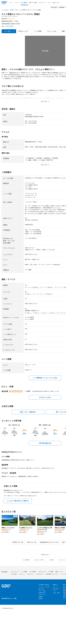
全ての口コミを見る (45, 397)
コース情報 (37, 31)
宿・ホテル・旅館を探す (29, 412)
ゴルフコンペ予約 (38, 560)
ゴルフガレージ (40, 574)
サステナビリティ (42, 594)
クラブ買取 (24, 571)
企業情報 (40, 596)
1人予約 (51, 560)
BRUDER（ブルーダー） (52, 574)
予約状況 (55, 7)
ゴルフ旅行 (14, 574)
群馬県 (12, 10)
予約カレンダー (23, 31)
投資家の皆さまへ (42, 592)
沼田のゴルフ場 (31, 542)
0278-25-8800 (9, 26)
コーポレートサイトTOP (44, 587)
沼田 (16, 10)
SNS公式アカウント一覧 (9, 598)
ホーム (11, 2)
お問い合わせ (56, 589)
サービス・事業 (42, 590)
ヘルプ (54, 590)
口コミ (52, 31)
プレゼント (22, 574)
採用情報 (40, 598)
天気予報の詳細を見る (45, 443)
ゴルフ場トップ (9, 31)
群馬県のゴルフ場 (18, 542)
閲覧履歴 (62, 7)
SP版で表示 (45, 554)
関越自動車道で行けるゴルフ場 (49, 542)
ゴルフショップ (15, 571)
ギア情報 (51, 571)
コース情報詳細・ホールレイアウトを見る (45, 377)
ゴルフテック (30, 574)
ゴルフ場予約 (5, 10)
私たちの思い (41, 589)
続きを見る (44, 101)
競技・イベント (59, 571)
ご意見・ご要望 (56, 592)
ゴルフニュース (42, 571)
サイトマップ (56, 587)
